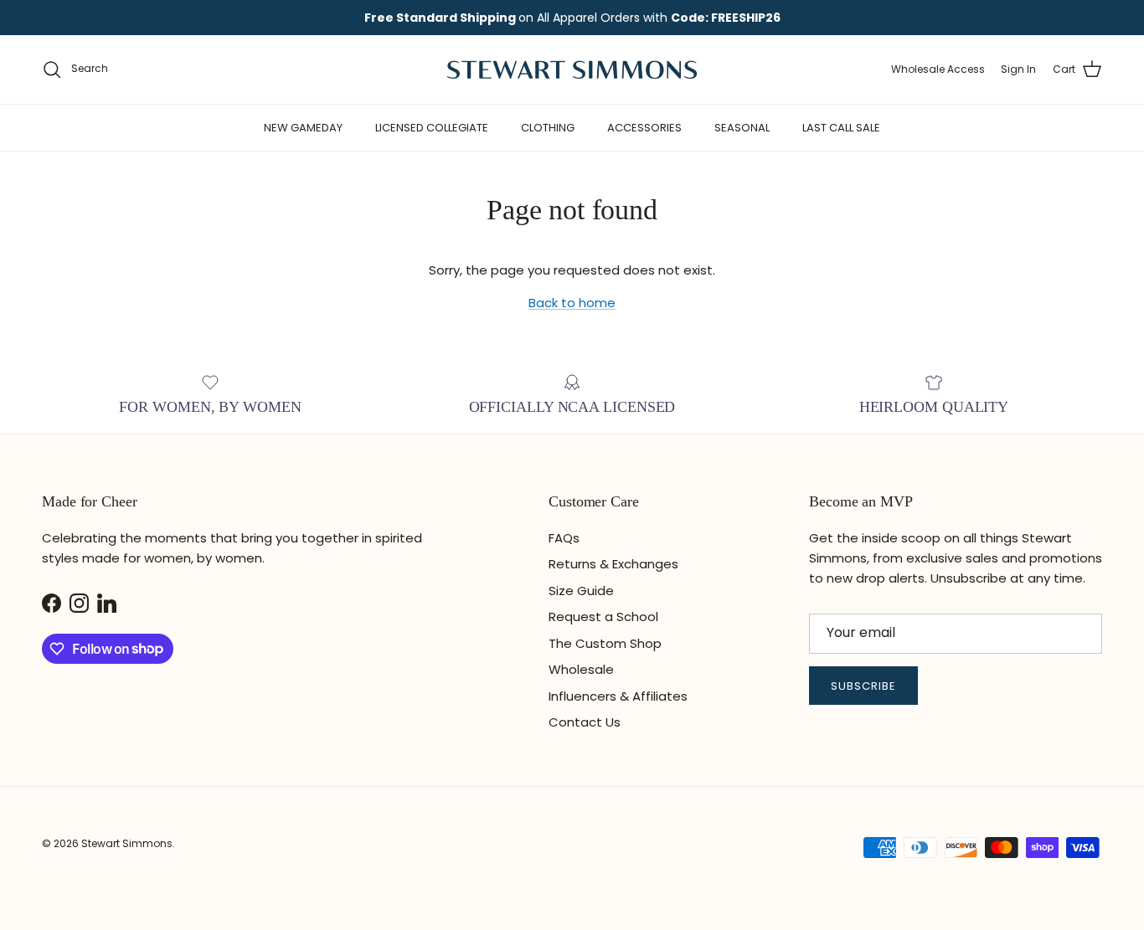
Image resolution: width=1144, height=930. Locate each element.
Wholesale (581, 669)
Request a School (603, 616)
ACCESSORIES (644, 128)
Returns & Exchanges (613, 564)
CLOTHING (548, 128)
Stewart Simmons (127, 843)
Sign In (1018, 69)
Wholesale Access (938, 69)
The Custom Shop (605, 643)
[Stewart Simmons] (572, 69)
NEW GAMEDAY (303, 128)
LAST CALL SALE (841, 128)
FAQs (564, 538)
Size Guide (581, 590)
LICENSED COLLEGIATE (431, 128)
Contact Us (585, 722)
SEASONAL (742, 128)
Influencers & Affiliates (618, 696)
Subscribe (863, 686)
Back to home (572, 302)
